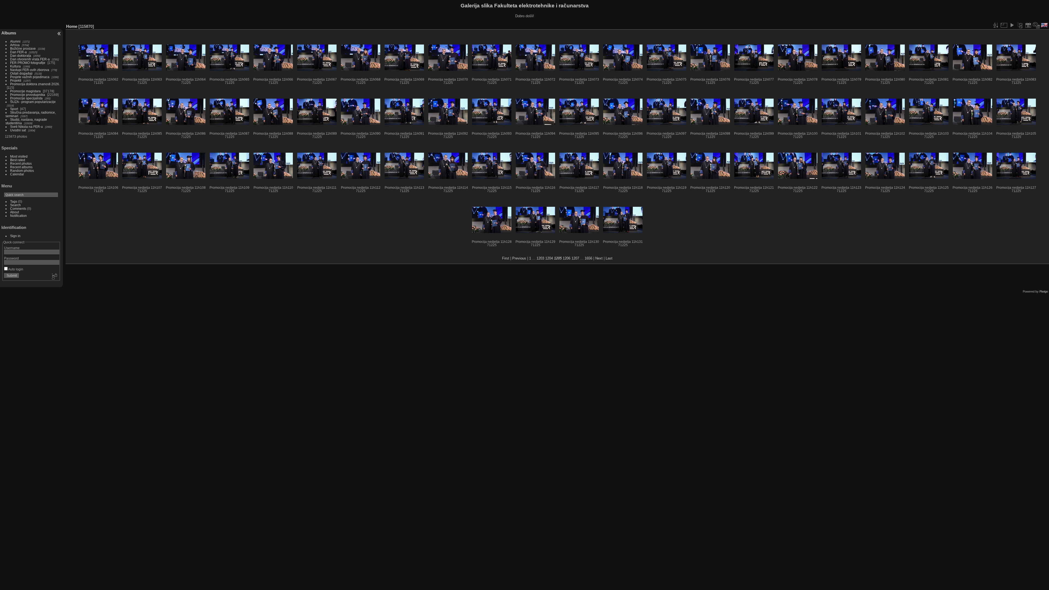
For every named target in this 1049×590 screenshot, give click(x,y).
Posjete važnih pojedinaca (29, 77)
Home (71, 26)
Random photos (22, 170)
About (14, 212)
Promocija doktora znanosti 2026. (35, 84)
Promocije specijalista (26, 98)
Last (609, 258)
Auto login (15, 269)
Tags (13, 201)
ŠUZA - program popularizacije (33, 102)
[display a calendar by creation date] (1036, 25)
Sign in (15, 236)
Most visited (19, 156)
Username (12, 248)
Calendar (17, 174)
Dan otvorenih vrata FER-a (30, 59)
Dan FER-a (18, 52)
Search (15, 205)
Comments (18, 208)
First (505, 258)
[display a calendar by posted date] (1028, 25)
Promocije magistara (25, 91)
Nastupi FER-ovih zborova (29, 70)
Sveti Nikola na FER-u (26, 126)
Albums (8, 33)
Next (599, 258)
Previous (519, 258)
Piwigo (1043, 291)
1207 (575, 258)
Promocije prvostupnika (27, 94)
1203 (540, 258)
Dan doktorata (20, 55)
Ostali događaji (21, 73)
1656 (588, 258)
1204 (549, 258)
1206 (566, 258)
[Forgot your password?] (54, 276)
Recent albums (21, 167)
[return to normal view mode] (1020, 25)
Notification (18, 215)
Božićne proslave (23, 48)
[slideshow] (1011, 25)
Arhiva (15, 45)
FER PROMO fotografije (27, 62)
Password (11, 258)
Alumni (15, 41)
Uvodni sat (18, 130)
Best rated (17, 160)
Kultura (15, 66)
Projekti (15, 80)
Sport (14, 109)
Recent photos (21, 163)
